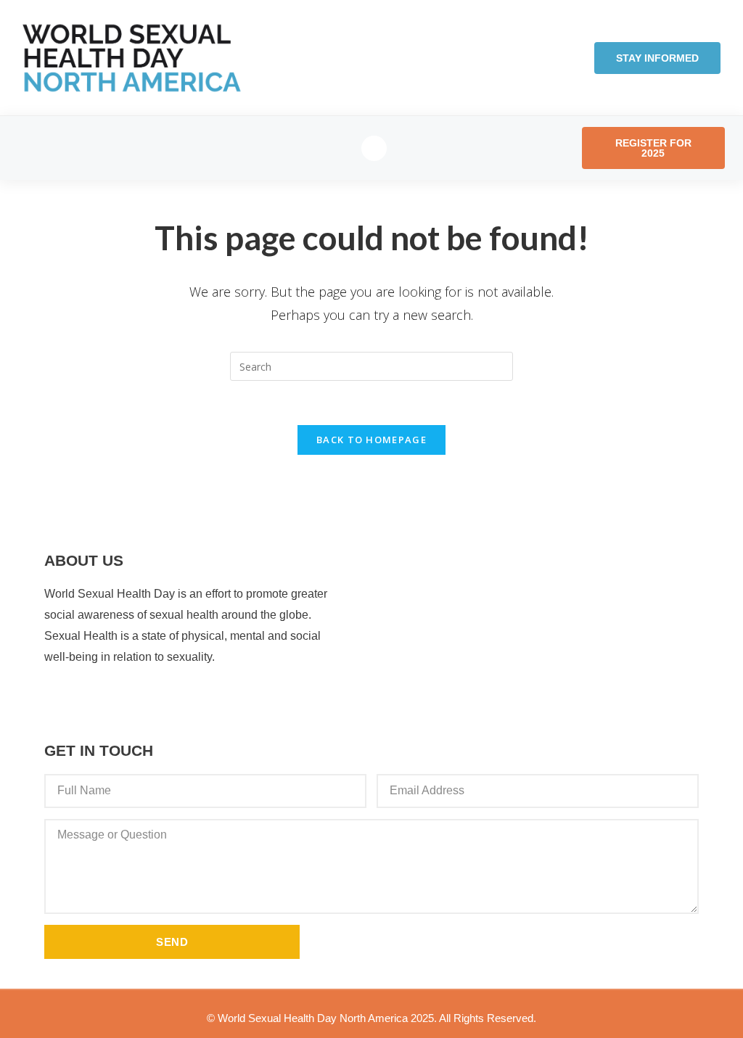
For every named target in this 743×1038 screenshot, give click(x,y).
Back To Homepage (371, 439)
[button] (42, 148)
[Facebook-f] (374, 148)
